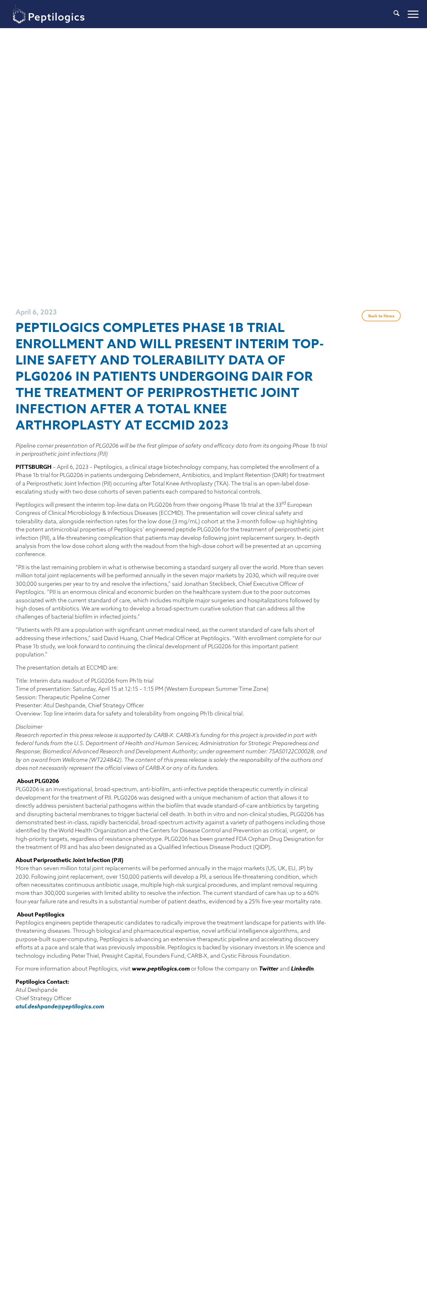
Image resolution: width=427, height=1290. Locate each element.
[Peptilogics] (48, 14)
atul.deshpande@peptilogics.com (60, 1006)
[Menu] (411, 14)
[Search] (396, 14)
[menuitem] (396, 14)
